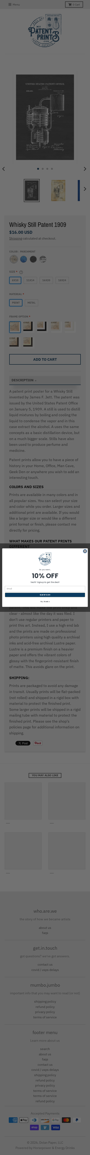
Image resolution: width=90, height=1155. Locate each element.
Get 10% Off (45, 594)
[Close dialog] (85, 551)
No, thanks (45, 601)
